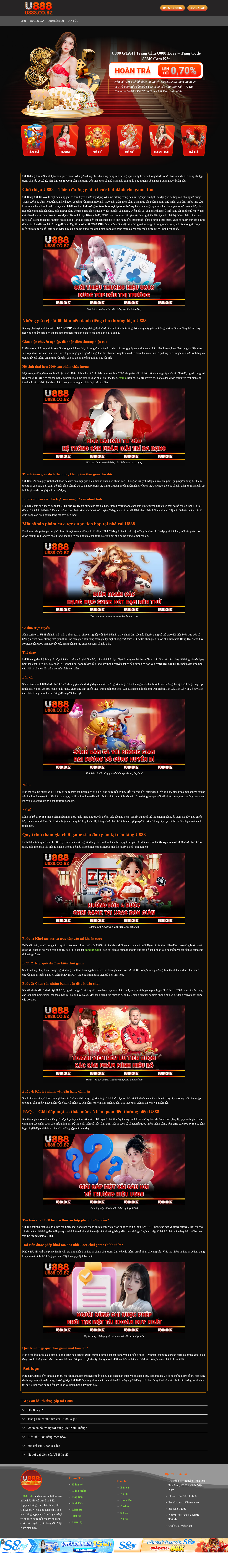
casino (122, 377)
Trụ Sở (76, 1515)
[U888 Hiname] (38, 8)
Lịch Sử (77, 1509)
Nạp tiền (77, 1496)
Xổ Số (124, 1518)
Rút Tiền (77, 1503)
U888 (23, 21)
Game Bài (126, 1500)
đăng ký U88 (92, 949)
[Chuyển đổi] (23, 1410)
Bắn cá (124, 1487)
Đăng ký (77, 1484)
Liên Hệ (77, 1522)
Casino (124, 1506)
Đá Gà (124, 1512)
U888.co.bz (27, 1496)
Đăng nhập (79, 1490)
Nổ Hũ (124, 1493)
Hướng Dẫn (37, 21)
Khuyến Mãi (56, 21)
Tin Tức (73, 21)
